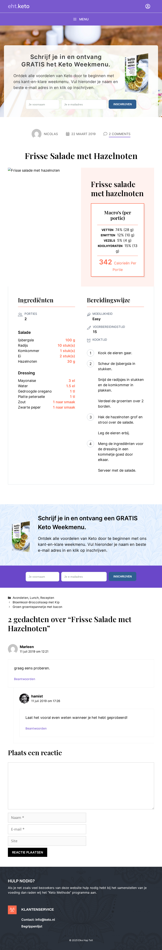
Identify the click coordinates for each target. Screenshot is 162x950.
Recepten (47, 598)
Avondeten (20, 598)
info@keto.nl (45, 920)
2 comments (119, 134)
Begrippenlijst (31, 926)
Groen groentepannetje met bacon (37, 607)
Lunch (34, 598)
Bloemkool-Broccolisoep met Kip (36, 602)
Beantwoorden (24, 679)
